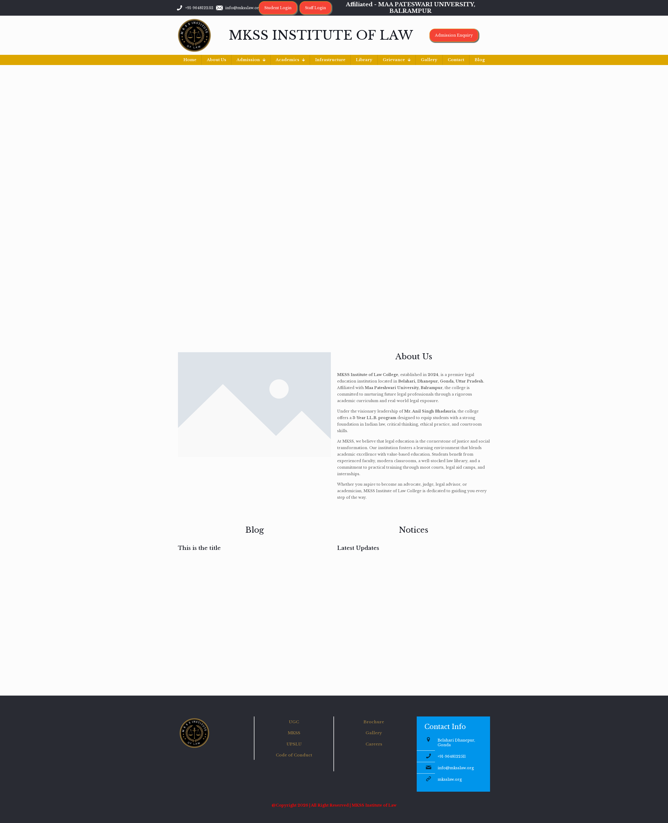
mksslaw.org (450, 779)
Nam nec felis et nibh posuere (232, 586)
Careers (374, 744)
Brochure (373, 721)
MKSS (294, 732)
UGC (294, 721)
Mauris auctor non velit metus (311, 582)
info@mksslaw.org (456, 768)
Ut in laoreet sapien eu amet (194, 586)
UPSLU (294, 744)
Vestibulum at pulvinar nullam (311, 645)
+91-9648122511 (452, 756)
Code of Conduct (294, 755)
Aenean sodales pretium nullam (269, 586)
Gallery (374, 732)
